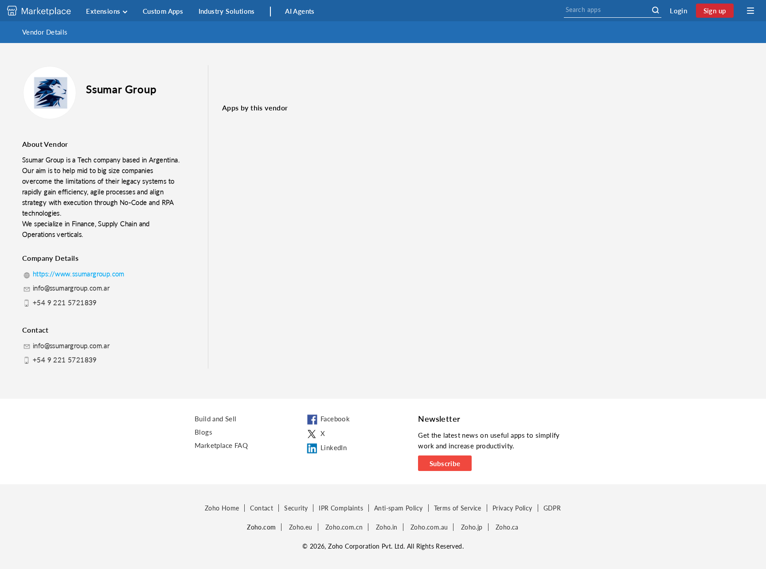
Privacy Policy (512, 508)
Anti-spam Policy (398, 508)
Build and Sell (216, 419)
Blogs (203, 432)
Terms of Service (457, 508)
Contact (261, 508)
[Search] (655, 10)
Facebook (335, 419)
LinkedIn (333, 447)
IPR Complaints (341, 508)
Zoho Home (222, 508)
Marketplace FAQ (221, 445)
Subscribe (445, 463)
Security (296, 508)
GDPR (552, 508)
